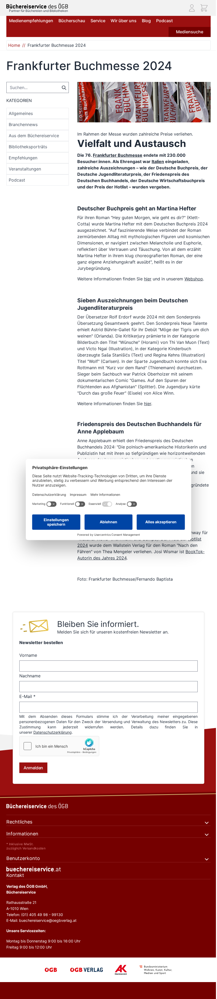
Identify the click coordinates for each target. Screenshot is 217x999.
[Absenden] (64, 87)
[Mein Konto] (191, 7)
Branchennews (23, 124)
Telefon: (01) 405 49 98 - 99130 (34, 914)
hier (147, 278)
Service (98, 20)
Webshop (193, 278)
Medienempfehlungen (31, 20)
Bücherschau (71, 20)
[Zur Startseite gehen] (37, 6)
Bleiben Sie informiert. (98, 624)
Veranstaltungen (25, 169)
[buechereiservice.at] (108, 869)
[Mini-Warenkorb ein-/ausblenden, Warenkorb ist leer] (204, 7)
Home (14, 45)
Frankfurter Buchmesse (117, 155)
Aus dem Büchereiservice (34, 135)
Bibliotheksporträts (28, 146)
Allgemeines (21, 113)
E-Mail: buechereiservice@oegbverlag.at (41, 920)
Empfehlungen (23, 157)
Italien (158, 161)
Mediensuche (189, 31)
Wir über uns (124, 20)
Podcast (164, 20)
